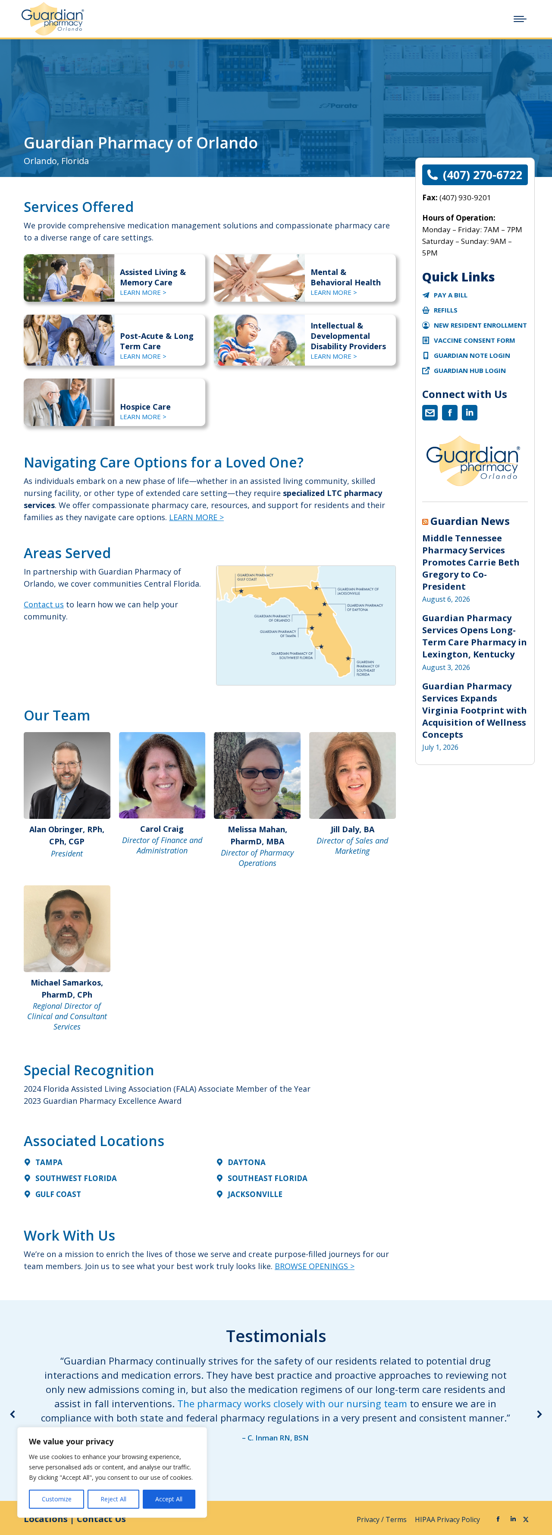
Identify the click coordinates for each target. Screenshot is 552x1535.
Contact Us (101, 1519)
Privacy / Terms (382, 1519)
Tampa (49, 1162)
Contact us (44, 604)
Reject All (113, 1499)
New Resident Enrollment (480, 325)
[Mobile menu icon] (520, 19)
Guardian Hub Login (470, 370)
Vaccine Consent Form (474, 340)
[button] (13, 1414)
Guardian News (470, 521)
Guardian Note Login (472, 355)
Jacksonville (255, 1194)
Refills (446, 310)
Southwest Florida (76, 1178)
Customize (57, 1499)
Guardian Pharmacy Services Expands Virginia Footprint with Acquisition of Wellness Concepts (474, 710)
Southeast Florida (267, 1178)
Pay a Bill (450, 295)
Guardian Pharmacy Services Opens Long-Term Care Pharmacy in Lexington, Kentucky (474, 636)
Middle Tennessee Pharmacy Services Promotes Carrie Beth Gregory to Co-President (471, 562)
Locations (46, 1519)
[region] (112, 1472)
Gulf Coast (58, 1194)
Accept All (168, 1499)
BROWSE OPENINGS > (314, 1266)
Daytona (247, 1162)
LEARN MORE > (143, 292)
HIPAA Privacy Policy (448, 1519)
